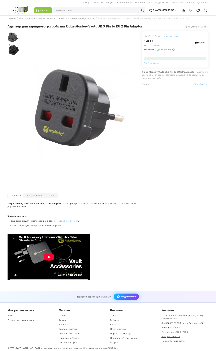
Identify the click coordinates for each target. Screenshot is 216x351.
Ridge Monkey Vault (68, 221)
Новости (63, 324)
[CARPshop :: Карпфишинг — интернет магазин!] (20, 10)
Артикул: (189, 27)
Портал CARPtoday (120, 333)
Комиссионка (124, 2)
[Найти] (142, 10)
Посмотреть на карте (173, 341)
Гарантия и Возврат (69, 338)
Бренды (98, 2)
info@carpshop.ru (170, 336)
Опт (150, 2)
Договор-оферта (68, 342)
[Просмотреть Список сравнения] (183, 10)
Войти (11, 315)
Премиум (86, 2)
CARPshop (112, 348)
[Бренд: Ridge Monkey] (200, 42)
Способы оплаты (68, 329)
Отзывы (63, 315)
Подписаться (128, 296)
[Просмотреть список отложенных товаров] (191, 10)
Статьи (113, 315)
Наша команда (118, 329)
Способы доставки (69, 333)
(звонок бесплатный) (182, 323)
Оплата (190, 2)
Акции (62, 320)
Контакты (115, 324)
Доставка (202, 2)
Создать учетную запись (21, 320)
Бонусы (110, 2)
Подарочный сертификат (169, 2)
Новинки (140, 2)
